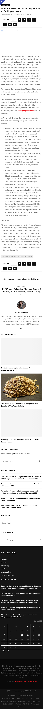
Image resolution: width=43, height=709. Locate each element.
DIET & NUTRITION (34, 701)
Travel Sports (35, 704)
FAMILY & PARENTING (22, 704)
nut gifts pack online (25, 256)
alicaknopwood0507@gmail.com (25, 681)
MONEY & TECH (22, 698)
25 (28, 643)
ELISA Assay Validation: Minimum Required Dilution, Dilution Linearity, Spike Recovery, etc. (21, 291)
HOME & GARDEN (7, 704)
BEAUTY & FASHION (8, 698)
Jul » (8, 651)
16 (16, 639)
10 (22, 635)
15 (10, 639)
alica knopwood (7, 14)
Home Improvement (8, 575)
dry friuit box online (9, 256)
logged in (13, 454)
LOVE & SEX (22, 701)
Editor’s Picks (12, 695)
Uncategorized (6, 572)
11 (28, 635)
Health (3, 569)
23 (16, 643)
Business (4, 562)
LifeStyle (4, 559)
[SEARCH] (39, 461)
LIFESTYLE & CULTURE (8, 701)
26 (33, 643)
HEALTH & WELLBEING (26, 695)
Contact (20, 707)
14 (4, 639)
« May (3, 651)
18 (28, 639)
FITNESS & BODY (34, 698)
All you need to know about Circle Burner (21, 279)
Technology (5, 565)
